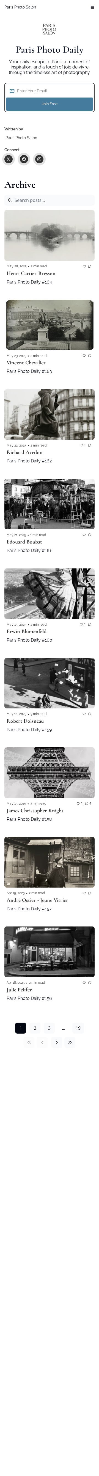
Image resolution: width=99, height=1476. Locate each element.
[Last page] (69, 1042)
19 (78, 1028)
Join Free (49, 104)
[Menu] (92, 7)
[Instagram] (39, 159)
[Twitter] (8, 159)
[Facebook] (24, 159)
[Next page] (56, 1042)
